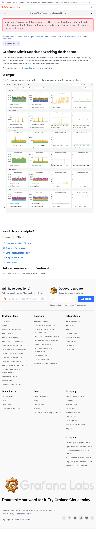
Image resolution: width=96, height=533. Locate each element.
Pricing (5, 325)
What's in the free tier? (12, 329)
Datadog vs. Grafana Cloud (78, 443)
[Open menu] (91, 7)
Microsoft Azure (73, 337)
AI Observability (41, 321)
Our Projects (7, 396)
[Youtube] (86, 518)
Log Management (42, 359)
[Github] (81, 518)
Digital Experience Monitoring (47, 340)
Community (39, 404)
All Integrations (73, 321)
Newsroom (70, 408)
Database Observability (12, 353)
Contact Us (71, 416)
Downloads (7, 404)
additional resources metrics (39, 68)
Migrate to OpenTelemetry (45, 363)
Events (37, 408)
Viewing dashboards (71, 37)
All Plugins (70, 325)
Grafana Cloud (67, 500)
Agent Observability (11, 337)
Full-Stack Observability (44, 325)
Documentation (8, 37)
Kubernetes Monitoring (12, 345)
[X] (69, 518)
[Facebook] (64, 518)
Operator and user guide (39, 37)
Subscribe (86, 299)
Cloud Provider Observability (46, 336)
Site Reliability (40, 355)
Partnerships (71, 404)
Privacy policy (80, 305)
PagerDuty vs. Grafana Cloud (79, 462)
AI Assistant (7, 333)
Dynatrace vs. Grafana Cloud (79, 447)
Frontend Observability (12, 357)
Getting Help (71, 420)
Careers (69, 400)
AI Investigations (9, 376)
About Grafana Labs (75, 396)
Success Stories (73, 412)
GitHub (5, 400)
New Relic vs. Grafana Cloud (78, 458)
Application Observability (13, 341)
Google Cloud (72, 333)
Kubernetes (71, 341)
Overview (6, 321)
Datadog (70, 345)
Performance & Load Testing (14, 365)
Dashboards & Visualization (14, 349)
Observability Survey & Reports (47, 412)
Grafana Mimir (22, 37)
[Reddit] (92, 518)
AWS (68, 329)
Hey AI (69, 428)
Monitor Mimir (56, 37)
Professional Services (75, 424)
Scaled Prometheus (42, 344)
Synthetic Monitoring (11, 361)
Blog (36, 400)
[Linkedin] (75, 518)
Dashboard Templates (12, 408)
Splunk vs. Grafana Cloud (77, 466)
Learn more (83, 2)
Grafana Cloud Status (11, 384)
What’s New (7, 380)
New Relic (70, 349)
